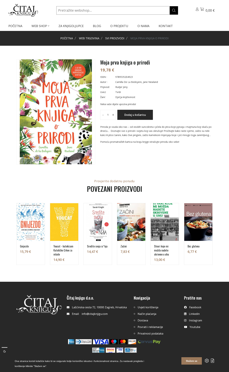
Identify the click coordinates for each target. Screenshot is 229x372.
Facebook (195, 307)
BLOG (97, 26)
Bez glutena (193, 246)
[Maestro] (123, 342)
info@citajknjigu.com (95, 314)
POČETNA (15, 26)
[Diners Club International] (83, 342)
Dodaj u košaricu (135, 115)
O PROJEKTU (119, 26)
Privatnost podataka (150, 333)
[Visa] (101, 342)
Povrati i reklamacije (150, 327)
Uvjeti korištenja (148, 307)
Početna (66, 38)
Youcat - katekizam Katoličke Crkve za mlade (63, 250)
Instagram (195, 320)
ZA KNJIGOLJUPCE (71, 26)
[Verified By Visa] (120, 350)
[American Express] (71, 342)
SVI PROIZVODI (114, 38)
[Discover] (132, 342)
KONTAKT (166, 26)
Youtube (195, 327)
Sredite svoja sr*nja (97, 246)
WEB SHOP (40, 26)
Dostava (143, 320)
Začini (124, 246)
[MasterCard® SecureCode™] (110, 350)
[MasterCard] (114, 342)
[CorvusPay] (149, 342)
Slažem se (191, 361)
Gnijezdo (24, 246)
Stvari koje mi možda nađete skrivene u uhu (161, 250)
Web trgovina (89, 38)
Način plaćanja (147, 314)
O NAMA (143, 26)
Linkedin (194, 314)
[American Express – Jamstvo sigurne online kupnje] (98, 350)
